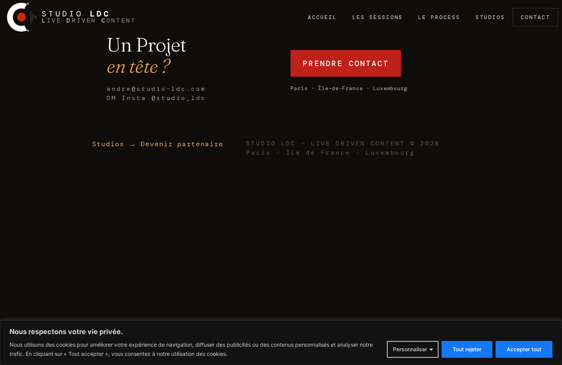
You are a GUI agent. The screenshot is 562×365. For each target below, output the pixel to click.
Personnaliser (410, 349)
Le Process (439, 17)
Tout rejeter (467, 349)
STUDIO (76, 14)
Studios (490, 17)
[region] (281, 342)
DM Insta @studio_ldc (156, 98)
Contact (535, 17)
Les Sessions (377, 17)
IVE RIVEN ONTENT (89, 20)
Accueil (322, 17)
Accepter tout (524, 349)
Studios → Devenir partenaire (157, 144)
